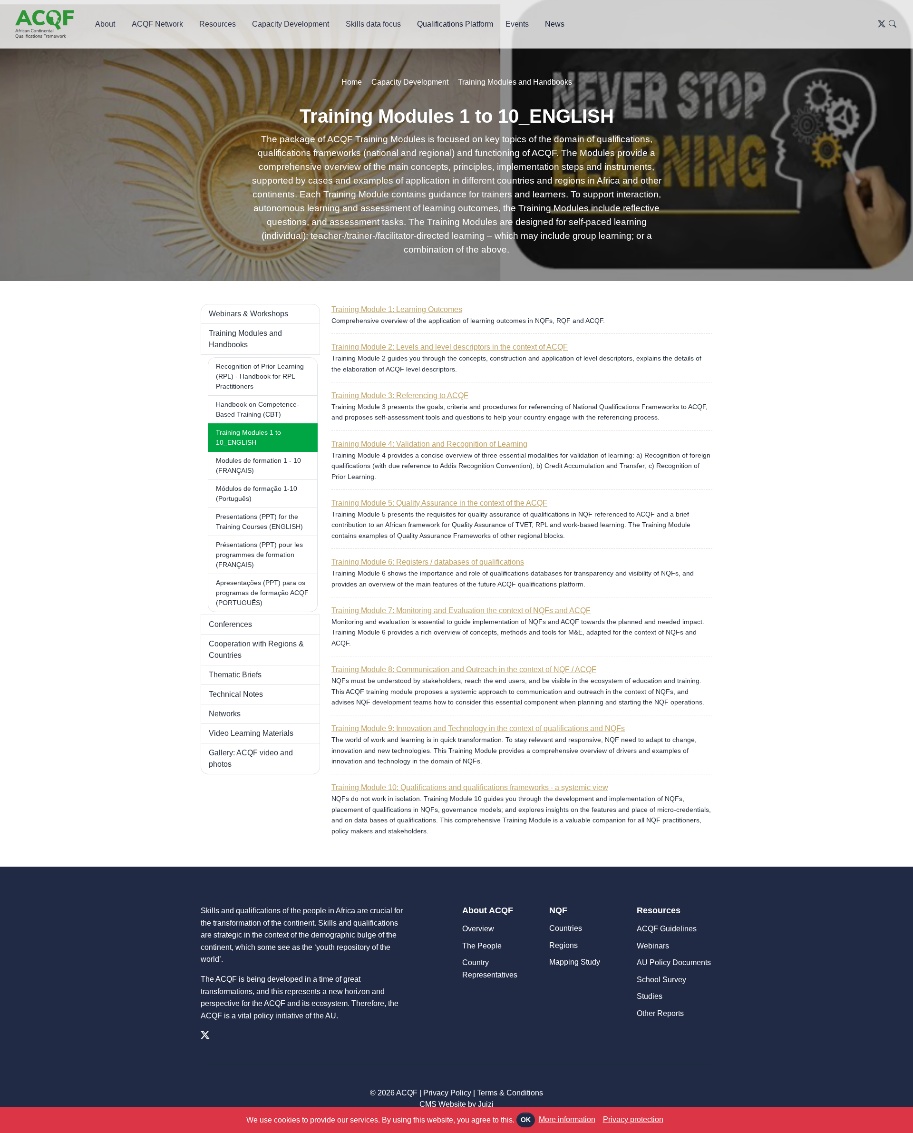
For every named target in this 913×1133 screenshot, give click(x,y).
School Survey (661, 980)
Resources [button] (217, 24)
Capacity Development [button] (290, 24)
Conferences (230, 624)
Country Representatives (489, 968)
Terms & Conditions (510, 1093)
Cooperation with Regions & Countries (256, 649)
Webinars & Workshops (248, 314)
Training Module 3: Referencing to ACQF (399, 395)
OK (526, 1119)
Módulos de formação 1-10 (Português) (256, 493)
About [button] (105, 24)
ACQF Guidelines (667, 929)
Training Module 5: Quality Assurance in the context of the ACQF (439, 503)
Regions (563, 945)
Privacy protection (633, 1119)
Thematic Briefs (235, 675)
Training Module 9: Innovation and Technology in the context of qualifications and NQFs (478, 728)
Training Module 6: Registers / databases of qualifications (427, 562)
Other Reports (660, 1013)
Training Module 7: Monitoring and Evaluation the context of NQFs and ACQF (461, 610)
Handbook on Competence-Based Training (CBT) (257, 409)
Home (351, 82)
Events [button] (517, 24)
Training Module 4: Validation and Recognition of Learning (429, 444)
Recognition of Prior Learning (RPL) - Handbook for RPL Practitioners (260, 376)
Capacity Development (409, 82)
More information (567, 1119)
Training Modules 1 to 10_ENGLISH (248, 437)
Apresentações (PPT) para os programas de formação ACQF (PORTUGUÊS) (262, 592)
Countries (565, 928)
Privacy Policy (447, 1093)
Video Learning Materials (251, 733)
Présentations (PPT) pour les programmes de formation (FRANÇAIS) (259, 554)
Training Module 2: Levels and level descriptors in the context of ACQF (449, 347)
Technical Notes (236, 694)
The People (482, 946)
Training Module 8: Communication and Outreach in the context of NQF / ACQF (463, 669)
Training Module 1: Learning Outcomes (396, 309)
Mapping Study (574, 962)
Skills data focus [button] (373, 24)
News (554, 24)
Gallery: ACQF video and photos (251, 758)
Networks (225, 714)
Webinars (653, 946)
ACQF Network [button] (157, 24)
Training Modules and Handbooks (515, 82)
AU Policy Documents (674, 962)
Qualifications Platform (455, 24)
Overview (478, 929)
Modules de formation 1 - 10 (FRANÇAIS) (258, 465)
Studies (649, 996)
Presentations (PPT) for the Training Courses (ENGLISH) (259, 521)
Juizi (486, 1104)
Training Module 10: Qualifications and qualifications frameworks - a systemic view (469, 787)
